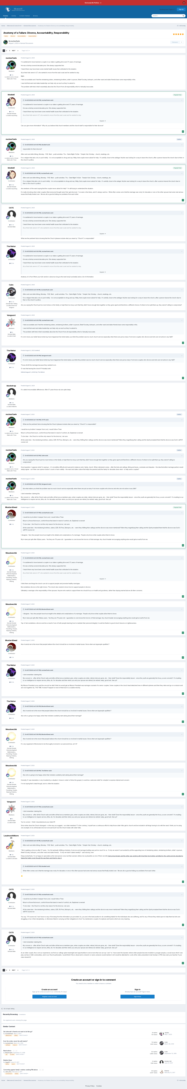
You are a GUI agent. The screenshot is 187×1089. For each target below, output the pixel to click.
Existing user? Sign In (167, 9)
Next (13, 50)
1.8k (12, 854)
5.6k (12, 570)
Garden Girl (168, 1061)
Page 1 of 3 (25, 50)
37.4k (12, 111)
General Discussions (26, 43)
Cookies (99, 1086)
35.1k (12, 263)
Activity (13, 16)
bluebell (11, 95)
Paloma (167, 1070)
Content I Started (24, 16)
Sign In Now (137, 996)
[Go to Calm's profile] (11, 291)
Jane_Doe (8, 1071)
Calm (11, 285)
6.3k (12, 524)
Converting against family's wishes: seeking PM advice (20, 1070)
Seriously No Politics (92, 3)
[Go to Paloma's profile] (162, 1072)
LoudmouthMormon (11, 837)
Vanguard (11, 315)
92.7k (12, 301)
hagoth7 (7, 1062)
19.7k (12, 225)
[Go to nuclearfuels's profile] (5, 42)
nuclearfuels (15, 41)
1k (12, 332)
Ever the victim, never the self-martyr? (15, 1041)
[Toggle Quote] (24, 100)
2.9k (12, 402)
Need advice (7, 1050)
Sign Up (181, 9)
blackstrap (11, 386)
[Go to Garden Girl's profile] (162, 1062)
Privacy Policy (89, 1086)
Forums (5, 16)
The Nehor (11, 246)
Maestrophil (8, 1052)
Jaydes (167, 1032)
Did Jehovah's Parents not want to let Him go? (17, 1031)
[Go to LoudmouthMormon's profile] (11, 844)
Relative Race (7, 1060)
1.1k (12, 75)
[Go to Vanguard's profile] (11, 322)
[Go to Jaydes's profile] (162, 1034)
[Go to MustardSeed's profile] (11, 514)
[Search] (183, 15)
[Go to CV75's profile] (11, 214)
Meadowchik (11, 553)
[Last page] (18, 50)
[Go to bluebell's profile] (11, 101)
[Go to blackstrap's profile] (11, 392)
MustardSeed (11, 507)
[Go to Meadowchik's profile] (11, 560)
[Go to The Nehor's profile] (11, 253)
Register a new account (49, 996)
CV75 (11, 208)
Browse (35, 16)
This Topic (175, 15)
